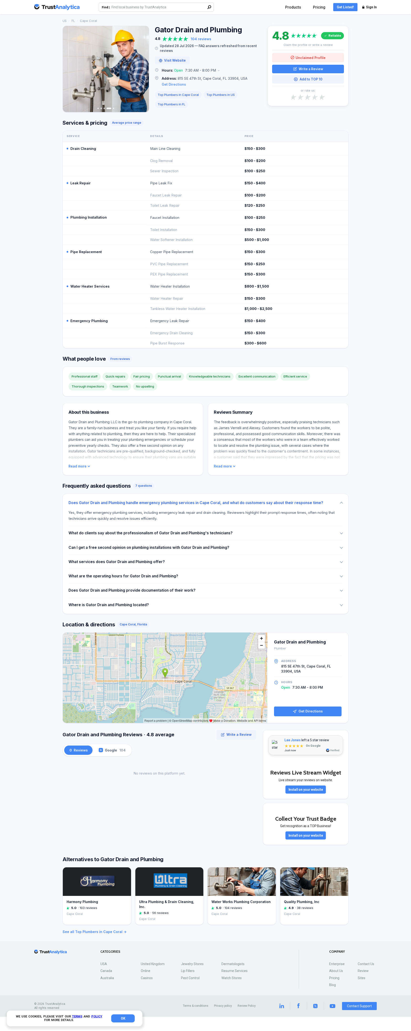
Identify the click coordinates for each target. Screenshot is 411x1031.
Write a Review (311, 69)
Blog (332, 985)
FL (73, 21)
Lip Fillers (188, 971)
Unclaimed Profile (311, 57)
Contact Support (359, 1006)
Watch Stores (231, 978)
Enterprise (337, 964)
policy (96, 1016)
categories (110, 952)
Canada (106, 971)
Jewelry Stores (192, 964)
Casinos (147, 978)
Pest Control (190, 978)
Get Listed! (345, 7)
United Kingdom (153, 964)
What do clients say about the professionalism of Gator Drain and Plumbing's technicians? (150, 533)
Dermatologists (233, 964)
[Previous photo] (69, 69)
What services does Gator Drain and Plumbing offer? (116, 562)
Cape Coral (88, 21)
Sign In (371, 7)
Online (145, 971)
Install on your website (306, 789)
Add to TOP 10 (311, 79)
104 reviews (201, 39)
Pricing (319, 7)
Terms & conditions (195, 1005)
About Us (336, 971)
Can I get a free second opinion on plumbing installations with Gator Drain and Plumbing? (148, 547)
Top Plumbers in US (220, 95)
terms (77, 1016)
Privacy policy (223, 1005)
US (65, 21)
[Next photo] (142, 69)
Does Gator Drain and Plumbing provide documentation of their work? (132, 590)
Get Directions (174, 84)
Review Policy (247, 1005)
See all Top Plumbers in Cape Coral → (95, 932)
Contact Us (366, 964)
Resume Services (234, 971)
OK (123, 1018)
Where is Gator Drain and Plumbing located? (108, 605)
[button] (208, 70)
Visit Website (175, 60)
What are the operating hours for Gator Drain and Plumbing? (123, 576)
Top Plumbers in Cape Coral (178, 95)
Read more (77, 466)
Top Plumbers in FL (171, 104)
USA (103, 964)
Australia (107, 978)
